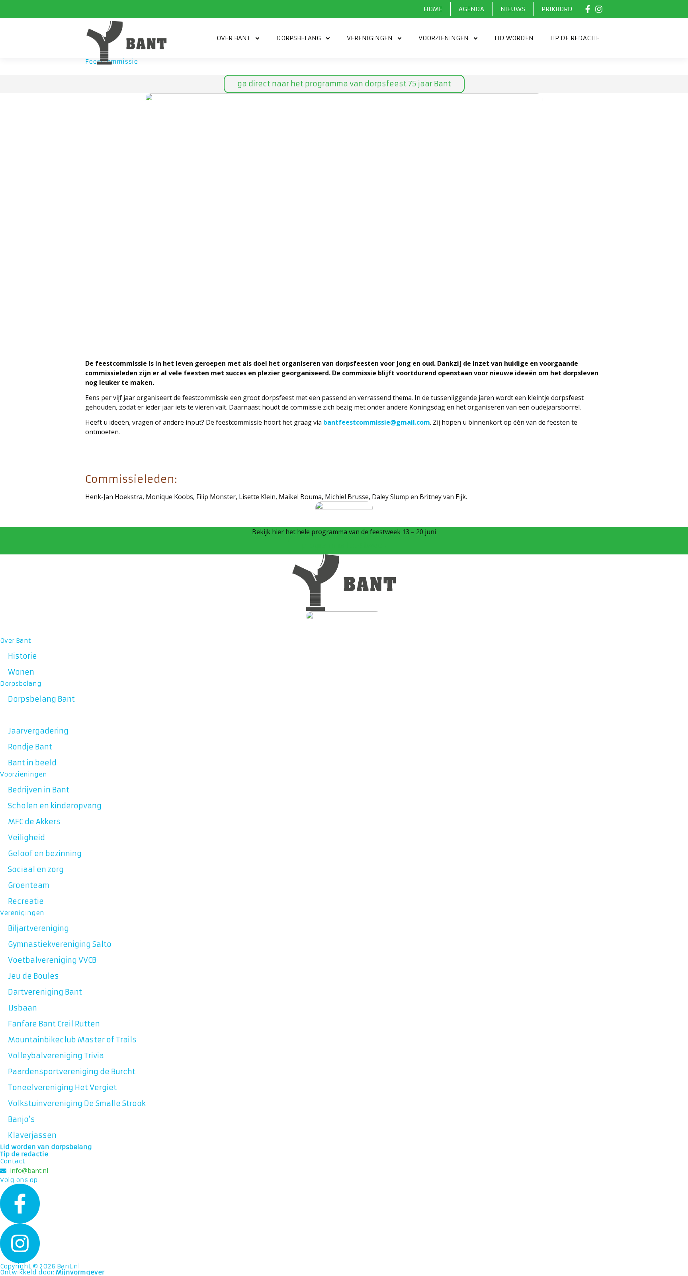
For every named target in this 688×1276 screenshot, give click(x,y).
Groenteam (28, 885)
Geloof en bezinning (45, 853)
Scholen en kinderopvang (55, 805)
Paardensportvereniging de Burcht (71, 1071)
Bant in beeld (32, 762)
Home (433, 9)
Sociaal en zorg (36, 869)
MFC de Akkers (34, 821)
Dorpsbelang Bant (41, 699)
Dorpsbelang (298, 38)
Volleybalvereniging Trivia (56, 1055)
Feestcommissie (38, 715)
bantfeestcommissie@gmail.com (376, 422)
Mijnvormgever (80, 1272)
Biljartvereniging (38, 928)
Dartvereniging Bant (45, 992)
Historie (22, 656)
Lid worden (514, 38)
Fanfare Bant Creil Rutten (54, 1023)
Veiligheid (26, 837)
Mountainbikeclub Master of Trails (72, 1039)
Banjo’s (21, 1119)
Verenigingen (370, 38)
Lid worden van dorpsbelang (46, 1147)
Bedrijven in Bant (38, 789)
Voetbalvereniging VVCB (52, 960)
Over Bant (233, 38)
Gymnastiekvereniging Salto (59, 944)
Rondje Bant (30, 746)
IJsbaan (22, 1008)
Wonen (21, 672)
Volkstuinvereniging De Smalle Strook (77, 1103)
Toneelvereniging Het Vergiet (62, 1087)
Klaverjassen (32, 1135)
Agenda (471, 9)
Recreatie (26, 901)
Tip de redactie (574, 38)
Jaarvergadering (38, 731)
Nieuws (512, 9)
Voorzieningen (443, 38)
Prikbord (557, 9)
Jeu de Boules (33, 976)
